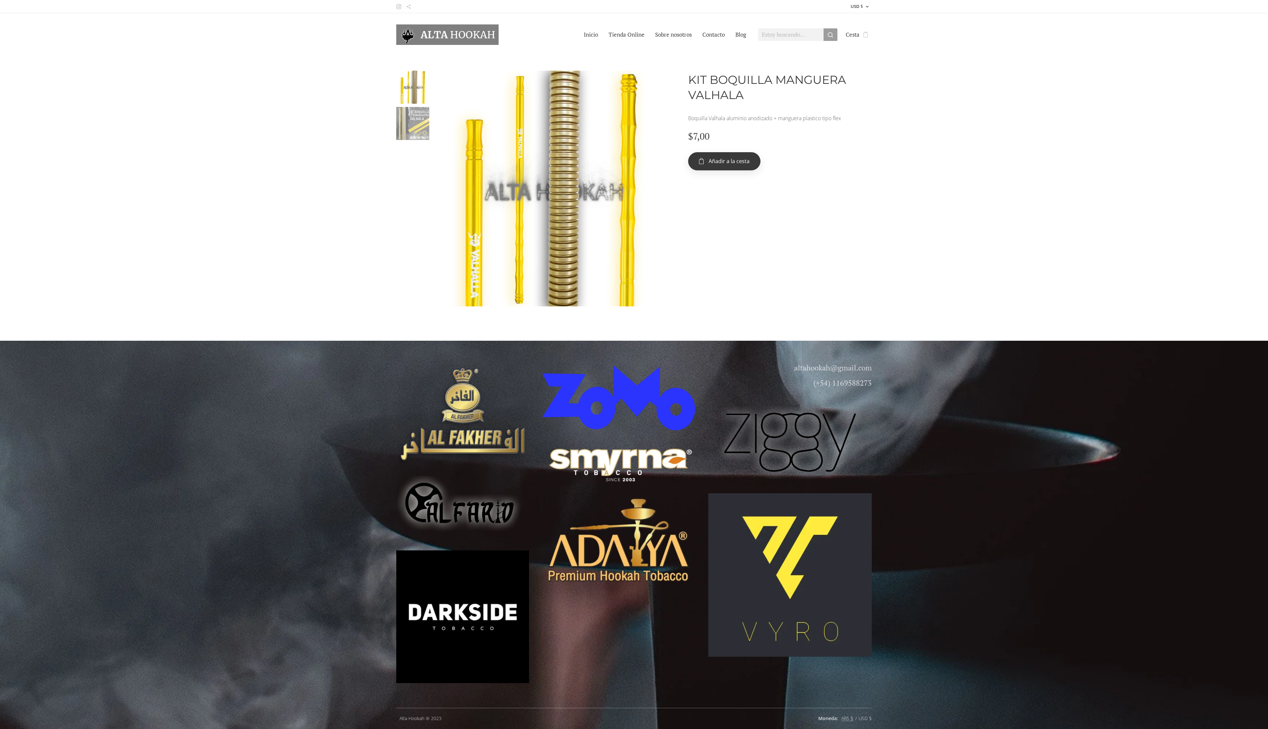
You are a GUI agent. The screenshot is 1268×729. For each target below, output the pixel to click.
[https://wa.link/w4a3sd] (409, 6)
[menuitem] (592, 34)
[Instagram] (399, 6)
